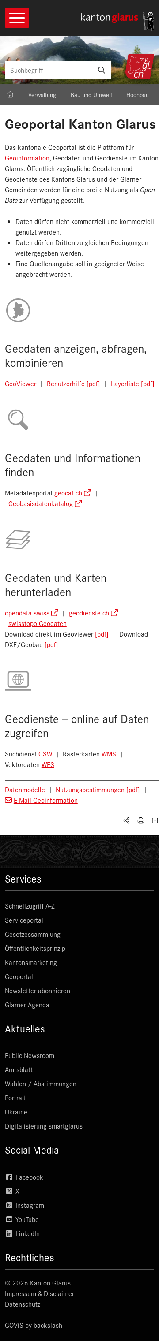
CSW (45, 753)
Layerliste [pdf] (133, 383)
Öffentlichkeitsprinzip (35, 948)
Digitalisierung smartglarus (44, 1125)
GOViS (14, 1325)
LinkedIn (27, 1233)
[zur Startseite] (118, 21)
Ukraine (16, 1111)
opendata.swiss (27, 612)
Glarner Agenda (27, 1004)
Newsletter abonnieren (37, 990)
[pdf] (102, 633)
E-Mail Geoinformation (46, 800)
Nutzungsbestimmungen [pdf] (98, 789)
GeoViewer (20, 383)
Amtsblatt (19, 1069)
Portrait (15, 1097)
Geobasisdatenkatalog (40, 503)
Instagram (29, 1205)
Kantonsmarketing (31, 962)
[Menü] (17, 18)
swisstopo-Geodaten (37, 623)
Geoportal (19, 976)
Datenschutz (22, 1303)
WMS (109, 753)
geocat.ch (68, 492)
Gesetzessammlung (33, 934)
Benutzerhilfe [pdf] (73, 383)
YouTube (26, 1219)
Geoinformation (27, 157)
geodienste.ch (89, 612)
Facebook (28, 1176)
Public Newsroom (29, 1055)
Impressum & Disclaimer (39, 1293)
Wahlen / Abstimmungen (40, 1083)
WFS (48, 764)
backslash (48, 1325)
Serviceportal (24, 919)
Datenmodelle (25, 789)
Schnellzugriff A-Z (30, 905)
